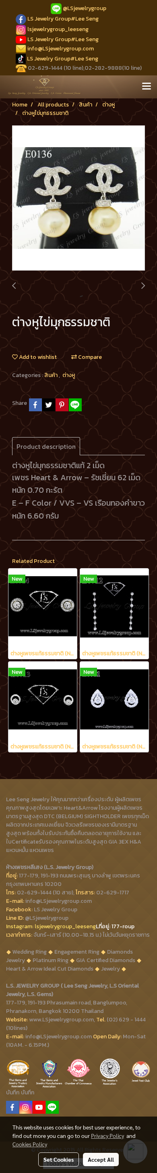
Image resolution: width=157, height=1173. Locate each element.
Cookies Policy (29, 1144)
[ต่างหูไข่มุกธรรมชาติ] (78, 198)
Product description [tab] (46, 446)
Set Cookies (58, 1159)
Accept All (101, 1159)
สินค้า (51, 375)
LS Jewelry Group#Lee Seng (63, 19)
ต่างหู (68, 375)
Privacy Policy (107, 1135)
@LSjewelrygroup (84, 8)
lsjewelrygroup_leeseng (58, 29)
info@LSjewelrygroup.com (60, 48)
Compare (89, 357)
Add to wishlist (37, 357)
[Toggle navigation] (146, 87)
